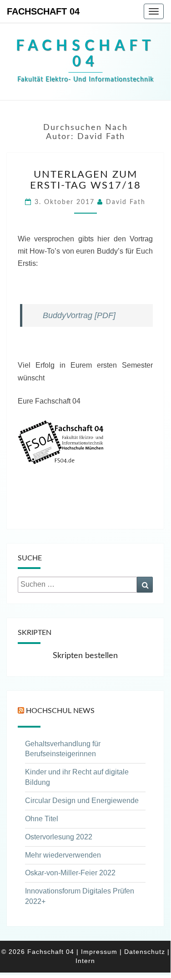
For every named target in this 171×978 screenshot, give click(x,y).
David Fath (126, 202)
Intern (85, 960)
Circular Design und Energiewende (82, 800)
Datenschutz (144, 951)
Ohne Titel (41, 819)
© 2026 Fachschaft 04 (37, 951)
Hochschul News (60, 710)
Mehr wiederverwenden (63, 855)
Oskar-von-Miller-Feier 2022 (70, 873)
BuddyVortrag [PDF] (78, 315)
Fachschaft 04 (43, 11)
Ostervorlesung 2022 (58, 837)
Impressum (99, 951)
